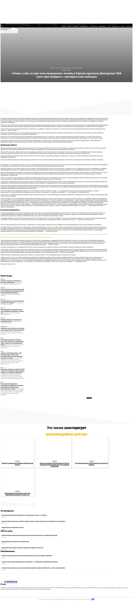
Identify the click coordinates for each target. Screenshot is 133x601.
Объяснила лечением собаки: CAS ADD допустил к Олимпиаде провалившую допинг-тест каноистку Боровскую (13, 371)
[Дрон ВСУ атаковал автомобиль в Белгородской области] (17, 449)
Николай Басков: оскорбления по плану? (13, 527)
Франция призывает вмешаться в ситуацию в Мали (15, 541)
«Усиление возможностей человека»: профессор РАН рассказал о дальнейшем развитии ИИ (27, 555)
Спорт (2, 351)
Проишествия (4, 326)
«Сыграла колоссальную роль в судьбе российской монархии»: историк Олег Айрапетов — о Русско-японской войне (33, 568)
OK (93, 599)
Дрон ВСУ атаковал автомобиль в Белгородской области (17, 464)
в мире (56, 67)
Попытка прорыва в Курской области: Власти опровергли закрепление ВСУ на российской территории (12, 291)
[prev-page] (65, 498)
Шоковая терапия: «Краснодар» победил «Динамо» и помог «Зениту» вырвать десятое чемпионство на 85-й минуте (33, 521)
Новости (52, 67)
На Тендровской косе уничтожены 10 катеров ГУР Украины (91, 464)
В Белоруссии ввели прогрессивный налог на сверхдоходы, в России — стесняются (24, 515)
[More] (100, 85)
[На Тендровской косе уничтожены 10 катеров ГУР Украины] (91, 449)
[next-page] (67, 498)
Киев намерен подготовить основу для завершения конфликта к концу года (12, 311)
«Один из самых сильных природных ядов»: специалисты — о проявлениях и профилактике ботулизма (30, 561)
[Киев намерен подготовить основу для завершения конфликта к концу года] (17, 479)
